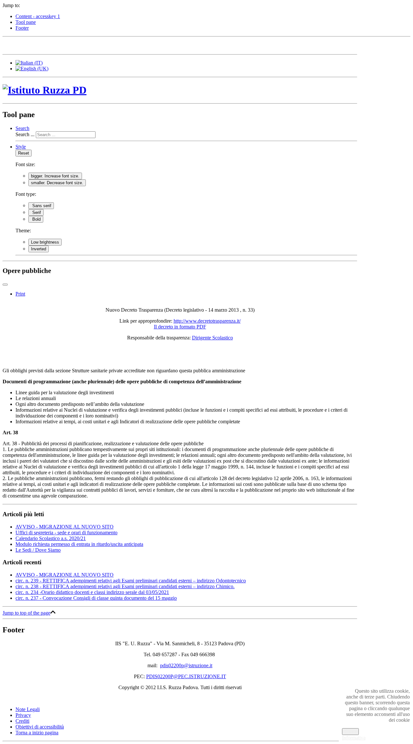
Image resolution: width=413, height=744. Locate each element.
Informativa (354, 737)
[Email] (57, 45)
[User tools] (5, 285)
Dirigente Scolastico (212, 337)
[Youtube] (45, 45)
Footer (22, 28)
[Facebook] (8, 45)
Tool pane (25, 22)
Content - (37, 16)
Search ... (25, 134)
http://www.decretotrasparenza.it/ (207, 321)
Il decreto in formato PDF (180, 326)
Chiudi (350, 731)
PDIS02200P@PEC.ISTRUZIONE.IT (186, 676)
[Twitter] (20, 45)
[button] (22, 128)
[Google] (32, 45)
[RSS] (69, 45)
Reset (23, 153)
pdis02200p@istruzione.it (186, 665)
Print (20, 294)
